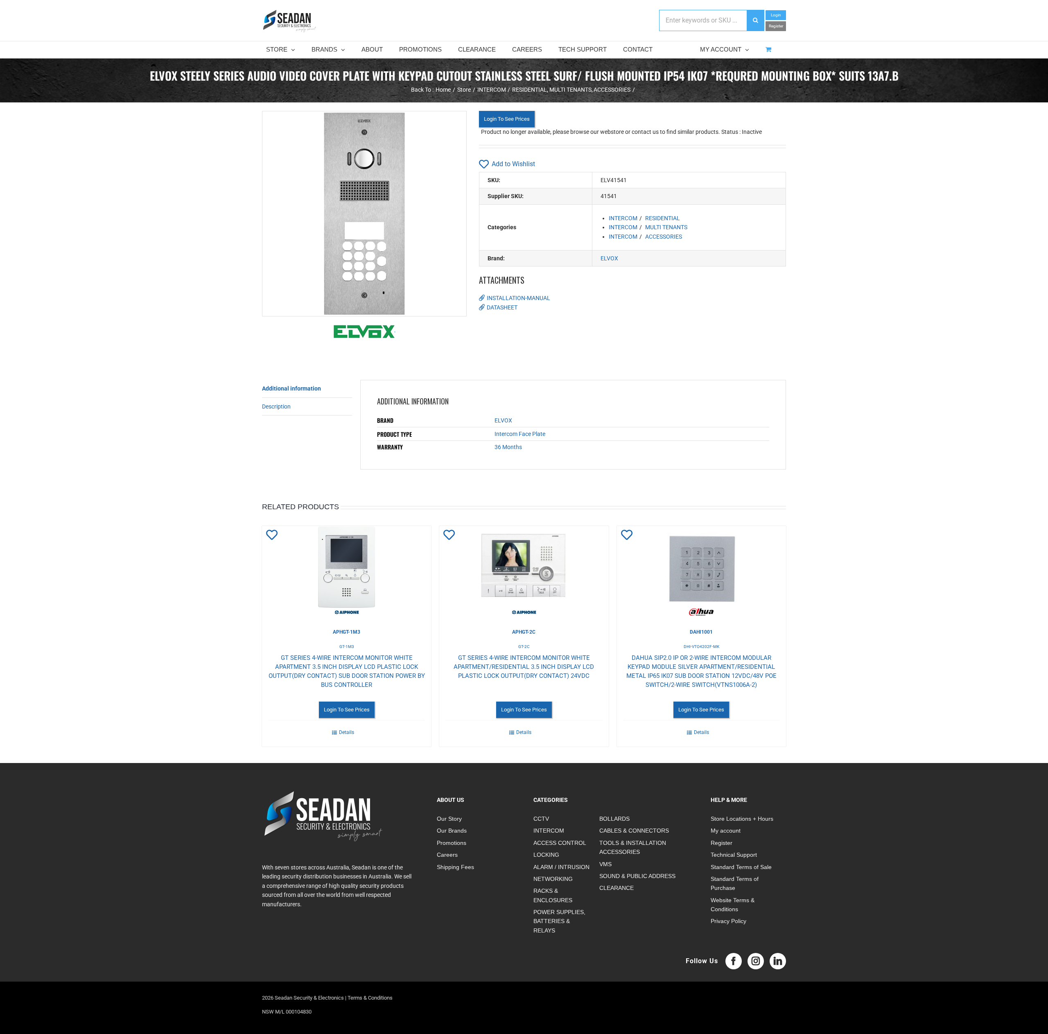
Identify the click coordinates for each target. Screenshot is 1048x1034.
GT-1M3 (346, 646)
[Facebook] (733, 961)
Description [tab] (276, 406)
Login (776, 15)
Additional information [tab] (291, 388)
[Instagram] (756, 961)
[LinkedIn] (778, 961)
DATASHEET (502, 307)
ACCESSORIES (663, 236)
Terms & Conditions (370, 998)
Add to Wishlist (513, 164)
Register (776, 26)
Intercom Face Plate (520, 434)
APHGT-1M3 (346, 632)
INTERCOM (623, 218)
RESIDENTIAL (662, 218)
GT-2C (524, 646)
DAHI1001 (701, 632)
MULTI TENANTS (666, 227)
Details (346, 732)
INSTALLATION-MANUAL (518, 298)
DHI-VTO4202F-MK (701, 646)
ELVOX (609, 258)
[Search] (755, 20)
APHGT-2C (523, 632)
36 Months (508, 447)
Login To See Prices (507, 119)
